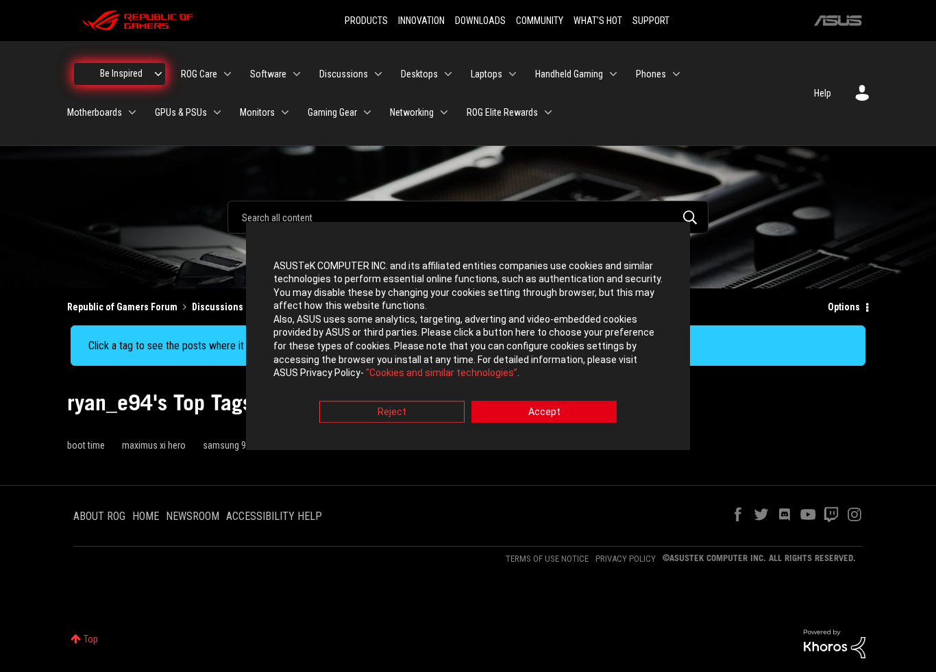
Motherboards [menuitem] (94, 112)
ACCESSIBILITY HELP (274, 516)
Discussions (217, 306)
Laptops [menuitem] (486, 74)
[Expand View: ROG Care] (227, 74)
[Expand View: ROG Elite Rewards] (548, 112)
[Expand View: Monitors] (285, 112)
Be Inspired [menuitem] (121, 73)
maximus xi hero (154, 445)
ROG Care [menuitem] (199, 74)
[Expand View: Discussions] (378, 74)
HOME (145, 516)
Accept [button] (544, 411)
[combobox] (468, 217)
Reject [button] (392, 411)
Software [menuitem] (268, 74)
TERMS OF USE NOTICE (547, 558)
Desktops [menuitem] (419, 74)
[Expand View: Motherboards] (132, 112)
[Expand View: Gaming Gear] (367, 112)
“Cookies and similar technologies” (441, 373)
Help (822, 93)
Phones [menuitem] (651, 74)
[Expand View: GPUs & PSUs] (217, 112)
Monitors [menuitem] (257, 112)
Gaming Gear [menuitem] (332, 112)
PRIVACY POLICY (625, 558)
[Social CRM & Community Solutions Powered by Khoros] (834, 643)
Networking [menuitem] (412, 112)
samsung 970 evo (237, 445)
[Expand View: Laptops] (512, 74)
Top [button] (91, 639)
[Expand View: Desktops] (448, 74)
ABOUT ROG (99, 516)
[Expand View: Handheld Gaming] (613, 74)
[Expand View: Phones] (676, 74)
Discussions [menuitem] (343, 74)
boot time (86, 445)
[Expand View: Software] (297, 74)
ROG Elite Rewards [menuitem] (502, 112)
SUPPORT (650, 20)
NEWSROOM (192, 516)
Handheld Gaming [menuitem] (569, 74)
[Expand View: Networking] (444, 112)
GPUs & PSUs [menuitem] (181, 112)
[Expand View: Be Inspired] (158, 74)
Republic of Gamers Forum (122, 306)
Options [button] (844, 306)
